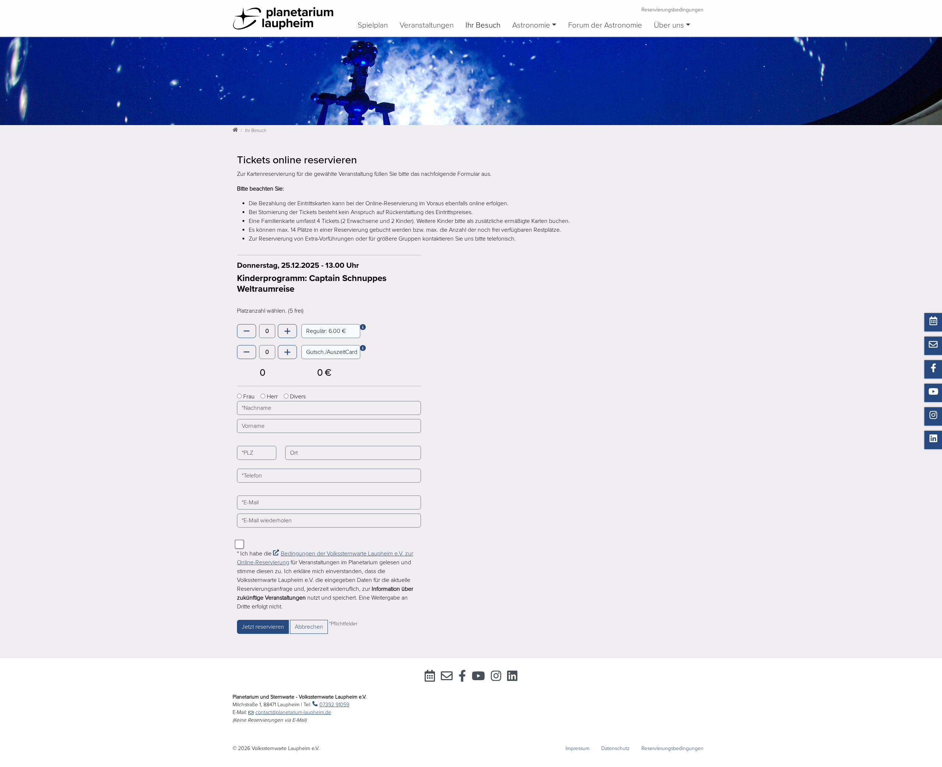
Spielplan (373, 25)
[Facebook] (462, 678)
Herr (272, 396)
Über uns (669, 25)
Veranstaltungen (427, 25)
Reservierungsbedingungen (672, 10)
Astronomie (531, 25)
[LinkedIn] (512, 678)
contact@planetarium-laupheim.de (293, 712)
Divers (298, 396)
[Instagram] (496, 678)
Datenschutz (615, 748)
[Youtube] (478, 678)
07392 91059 (334, 705)
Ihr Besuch (482, 25)
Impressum (577, 748)
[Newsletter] (447, 678)
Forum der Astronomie (605, 25)
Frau (249, 396)
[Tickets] (430, 678)
